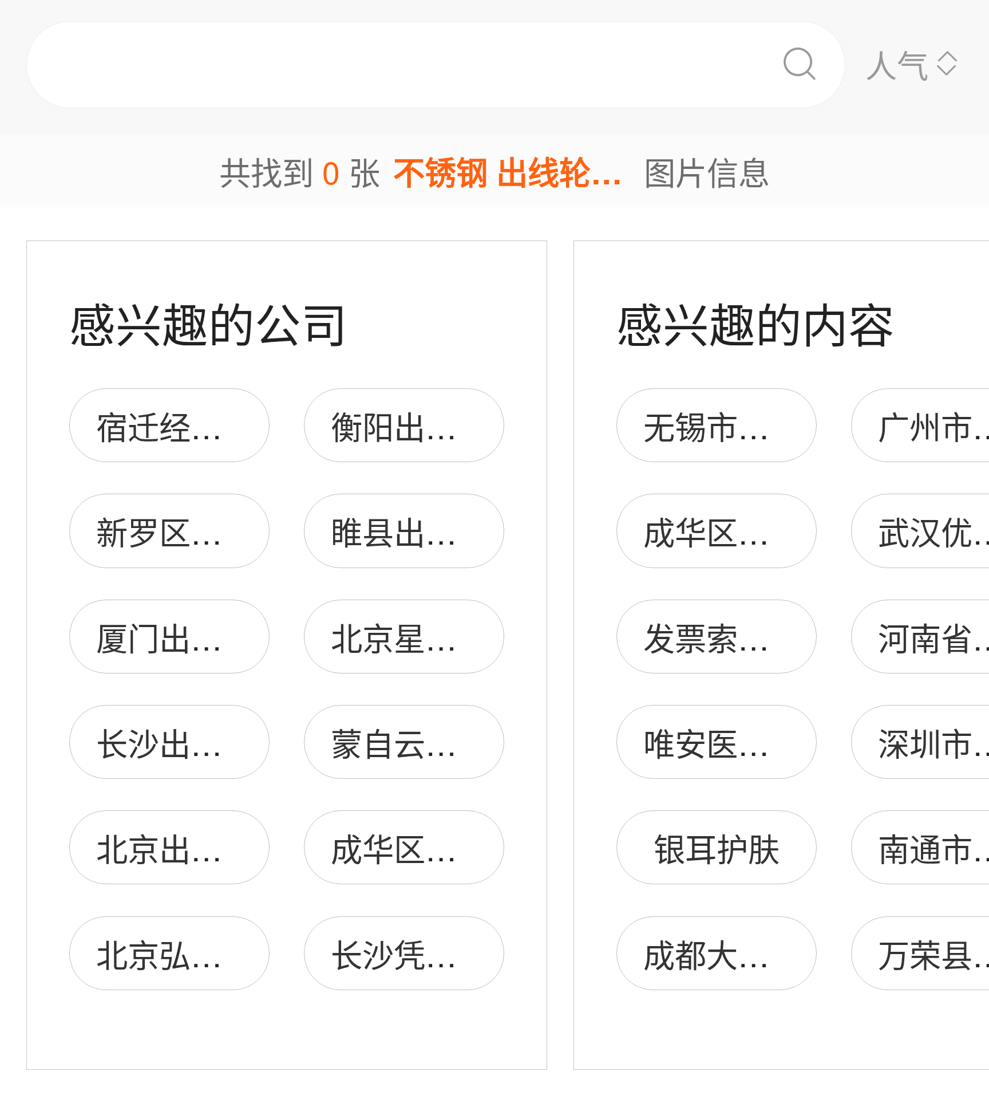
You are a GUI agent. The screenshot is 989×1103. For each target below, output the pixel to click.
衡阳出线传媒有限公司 (488, 425)
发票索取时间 (737, 637)
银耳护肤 (717, 847)
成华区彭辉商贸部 (769, 531)
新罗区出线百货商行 (237, 531)
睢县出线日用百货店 (472, 531)
